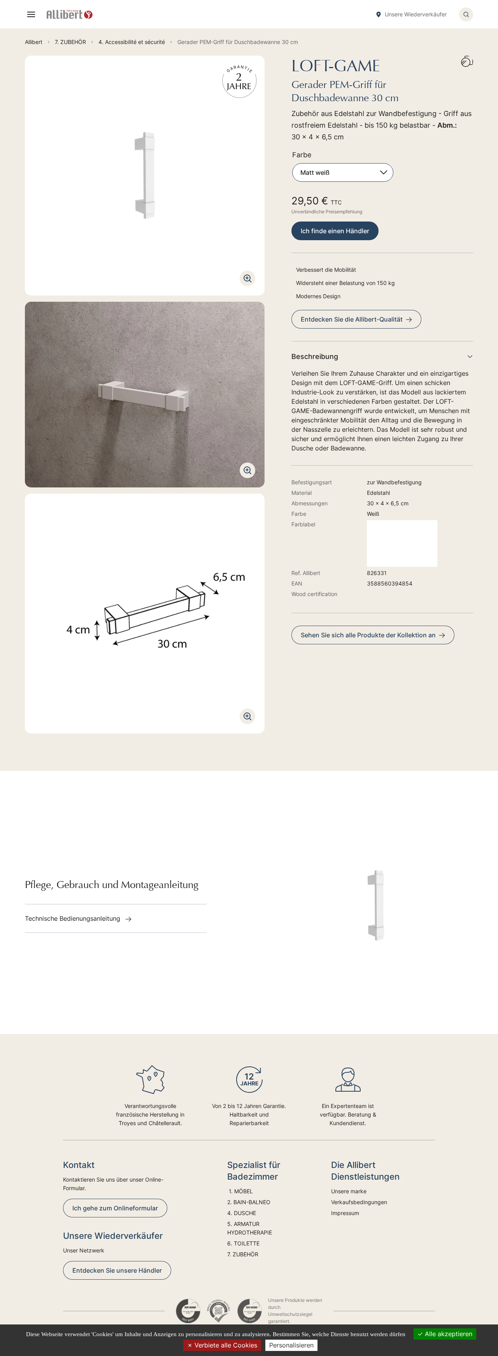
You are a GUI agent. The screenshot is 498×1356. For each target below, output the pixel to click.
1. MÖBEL (240, 1191)
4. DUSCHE (242, 1213)
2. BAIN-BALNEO (248, 1202)
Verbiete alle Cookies (225, 1345)
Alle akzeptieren (447, 1334)
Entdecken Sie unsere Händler (117, 1270)
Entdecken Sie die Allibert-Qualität (352, 319)
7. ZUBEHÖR (242, 1254)
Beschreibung (314, 356)
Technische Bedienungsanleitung (73, 918)
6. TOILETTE (243, 1243)
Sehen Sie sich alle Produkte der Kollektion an (368, 635)
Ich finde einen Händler (335, 231)
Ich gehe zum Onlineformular (115, 1208)
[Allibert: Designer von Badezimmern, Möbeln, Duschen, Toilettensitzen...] (70, 14)
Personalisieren (291, 1345)
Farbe (301, 155)
